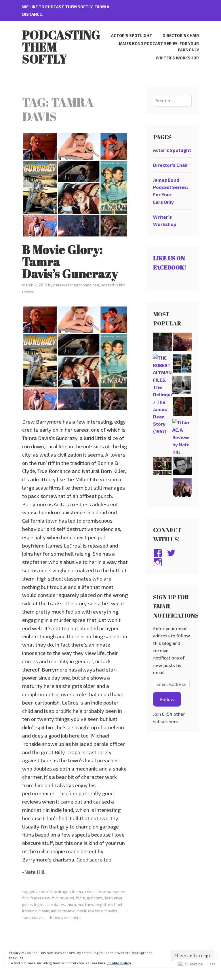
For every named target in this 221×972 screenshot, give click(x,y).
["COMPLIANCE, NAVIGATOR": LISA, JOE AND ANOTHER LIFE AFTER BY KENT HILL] (182, 488)
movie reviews (90, 910)
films (80, 897)
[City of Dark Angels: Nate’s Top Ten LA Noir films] (182, 343)
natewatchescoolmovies (76, 284)
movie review (63, 910)
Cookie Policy (119, 963)
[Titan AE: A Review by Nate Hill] (181, 437)
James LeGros (34, 904)
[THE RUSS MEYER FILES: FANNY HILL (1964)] (181, 386)
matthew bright (92, 904)
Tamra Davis (33, 917)
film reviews (63, 897)
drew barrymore (110, 891)
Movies (110, 910)
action (42, 891)
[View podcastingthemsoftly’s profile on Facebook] (158, 553)
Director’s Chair (181, 35)
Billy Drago (58, 891)
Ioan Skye (113, 897)
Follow (167, 699)
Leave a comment (65, 917)
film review (40, 897)
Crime (90, 891)
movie (44, 910)
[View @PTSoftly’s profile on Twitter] (172, 553)
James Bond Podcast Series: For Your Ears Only (159, 46)
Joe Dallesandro (61, 904)
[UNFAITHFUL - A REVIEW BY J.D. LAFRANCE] (162, 343)
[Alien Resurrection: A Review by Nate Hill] (162, 467)
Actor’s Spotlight (131, 35)
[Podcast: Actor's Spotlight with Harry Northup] (182, 407)
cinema (76, 891)
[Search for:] (172, 100)
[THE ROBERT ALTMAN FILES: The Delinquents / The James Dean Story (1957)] (162, 394)
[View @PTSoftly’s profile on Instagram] (158, 562)
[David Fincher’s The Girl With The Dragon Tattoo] (182, 364)
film (25, 897)
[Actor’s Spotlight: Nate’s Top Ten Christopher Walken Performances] (182, 467)
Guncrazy (95, 897)
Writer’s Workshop (177, 57)
